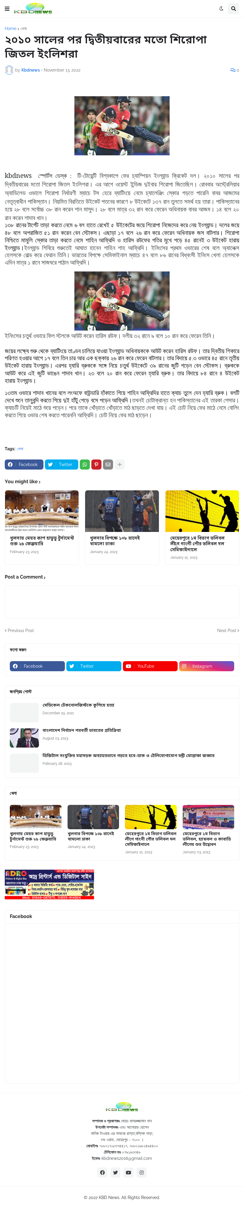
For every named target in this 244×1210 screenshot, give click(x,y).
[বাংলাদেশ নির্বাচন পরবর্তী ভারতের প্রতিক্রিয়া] (24, 738)
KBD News (109, 1197)
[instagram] (142, 1173)
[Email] (108, 464)
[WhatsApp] (85, 464)
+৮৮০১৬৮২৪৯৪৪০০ (143, 1145)
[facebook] (102, 1173)
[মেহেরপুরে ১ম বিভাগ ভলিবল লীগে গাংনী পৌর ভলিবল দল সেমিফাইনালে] (202, 511)
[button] (7, 9)
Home (10, 28)
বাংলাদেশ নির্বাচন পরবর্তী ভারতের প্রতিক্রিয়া (82, 731)
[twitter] (115, 1173)
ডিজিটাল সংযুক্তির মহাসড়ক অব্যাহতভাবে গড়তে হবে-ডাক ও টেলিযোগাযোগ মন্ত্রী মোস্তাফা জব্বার (129, 756)
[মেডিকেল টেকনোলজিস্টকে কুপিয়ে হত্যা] (24, 712)
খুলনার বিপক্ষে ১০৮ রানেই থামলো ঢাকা (115, 541)
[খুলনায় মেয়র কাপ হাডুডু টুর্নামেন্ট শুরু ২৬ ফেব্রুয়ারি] (42, 511)
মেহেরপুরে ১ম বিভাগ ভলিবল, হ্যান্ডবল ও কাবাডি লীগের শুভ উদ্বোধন (207, 840)
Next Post (226, 630)
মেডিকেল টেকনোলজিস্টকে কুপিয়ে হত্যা (78, 705)
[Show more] (120, 464)
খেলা (24, 28)
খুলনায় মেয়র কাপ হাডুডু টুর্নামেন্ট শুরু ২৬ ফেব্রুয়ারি (42, 541)
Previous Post (21, 630)
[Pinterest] (96, 464)
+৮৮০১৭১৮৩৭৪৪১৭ (113, 1145)
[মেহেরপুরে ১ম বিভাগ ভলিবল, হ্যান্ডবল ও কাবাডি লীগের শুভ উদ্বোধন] (208, 817)
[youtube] (128, 1173)
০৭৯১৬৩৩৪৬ (131, 1152)
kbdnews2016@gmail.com (126, 1158)
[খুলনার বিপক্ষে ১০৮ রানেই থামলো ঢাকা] (122, 511)
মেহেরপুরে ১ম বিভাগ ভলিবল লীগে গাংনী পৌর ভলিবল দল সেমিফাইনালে (197, 544)
